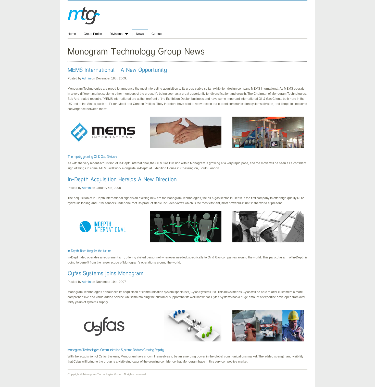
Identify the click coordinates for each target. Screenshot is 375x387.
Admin (87, 78)
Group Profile (93, 34)
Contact (157, 34)
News (140, 34)
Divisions (116, 34)
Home (72, 34)
